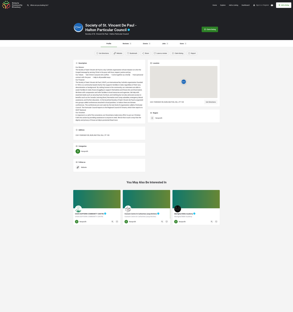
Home (215, 5)
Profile (108, 43)
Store (183, 43)
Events (146, 43)
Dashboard (246, 5)
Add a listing (285, 5)
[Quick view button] (112, 221)
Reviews (127, 43)
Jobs (165, 43)
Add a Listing (233, 5)
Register (266, 5)
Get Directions (211, 102)
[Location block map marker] (183, 82)
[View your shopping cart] (272, 5)
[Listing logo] (78, 27)
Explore (222, 5)
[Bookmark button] (117, 221)
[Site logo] (13, 5)
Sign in (258, 5)
